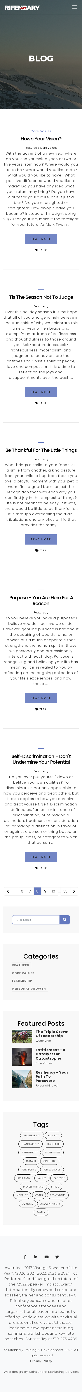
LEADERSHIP (22, 981)
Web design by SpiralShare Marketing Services (41, 1372)
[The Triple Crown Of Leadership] (22, 1036)
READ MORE (41, 239)
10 (53, 891)
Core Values (49, 148)
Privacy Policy (41, 1361)
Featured (31, 148)
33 (65, 891)
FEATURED (20, 965)
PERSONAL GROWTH (29, 989)
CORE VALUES (23, 973)
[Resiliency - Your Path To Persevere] (22, 1079)
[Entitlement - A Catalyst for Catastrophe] (22, 1057)
